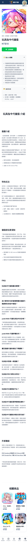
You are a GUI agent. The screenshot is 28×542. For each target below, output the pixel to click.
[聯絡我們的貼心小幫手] (24, 2)
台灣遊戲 (7, 36)
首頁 (3, 36)
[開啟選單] (3, 2)
